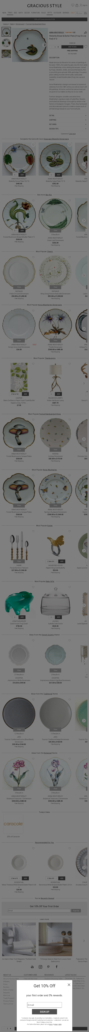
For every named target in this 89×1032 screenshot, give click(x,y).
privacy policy (58, 1024)
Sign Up (44, 1011)
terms (51, 1024)
